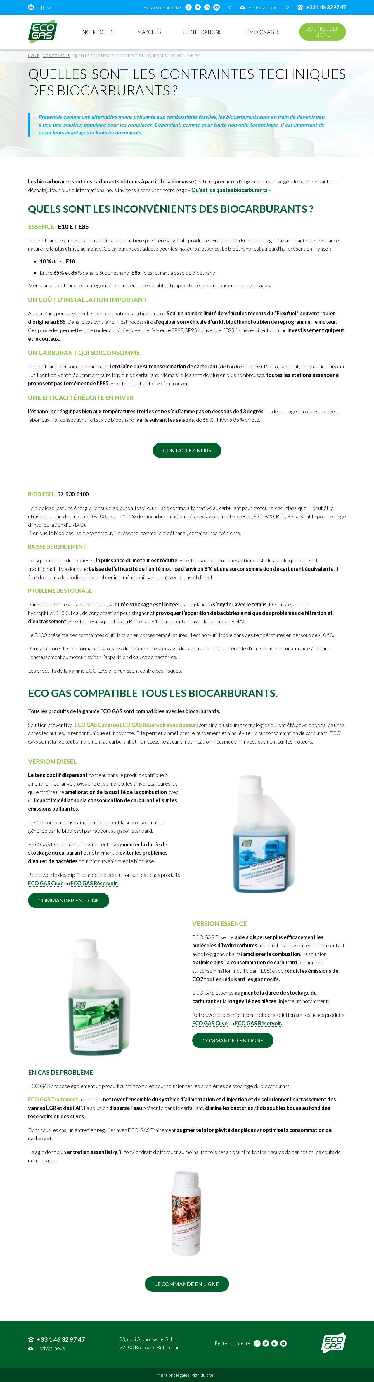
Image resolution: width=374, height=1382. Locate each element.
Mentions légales (173, 1375)
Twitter (198, 7)
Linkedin (207, 7)
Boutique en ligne (323, 32)
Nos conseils (56, 55)
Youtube (216, 7)
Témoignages (262, 32)
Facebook (188, 7)
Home (33, 55)
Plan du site (202, 1375)
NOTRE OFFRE (98, 32)
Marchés (149, 32)
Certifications (202, 32)
